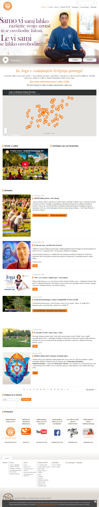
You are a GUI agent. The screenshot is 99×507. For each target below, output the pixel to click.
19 (40, 389)
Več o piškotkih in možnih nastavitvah (46, 504)
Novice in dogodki (56, 465)
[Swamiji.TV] (26, 439)
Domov (43, 7)
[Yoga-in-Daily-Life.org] (10, 439)
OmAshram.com (72, 442)
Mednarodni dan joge (15, 473)
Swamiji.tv (16, 60)
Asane (39, 474)
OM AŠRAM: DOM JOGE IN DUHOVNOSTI (73, 421)
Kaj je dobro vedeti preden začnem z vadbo (46, 81)
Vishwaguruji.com (88, 442)
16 (30, 389)
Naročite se (26, 399)
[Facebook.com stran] (57, 439)
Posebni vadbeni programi (44, 466)
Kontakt (93, 7)
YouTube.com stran (41, 442)
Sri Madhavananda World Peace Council (15, 471)
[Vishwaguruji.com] (88, 439)
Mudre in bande (41, 482)
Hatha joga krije (41, 484)
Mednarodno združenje (15, 468)
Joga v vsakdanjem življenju (8, 7)
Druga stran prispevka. (58, 215)
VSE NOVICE (90, 389)
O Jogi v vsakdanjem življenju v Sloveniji (14, 465)
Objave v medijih (56, 466)
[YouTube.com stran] (41, 439)
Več (35, 266)
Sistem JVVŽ (65, 7)
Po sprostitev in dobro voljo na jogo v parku (48, 332)
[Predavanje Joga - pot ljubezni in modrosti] (17, 268)
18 (37, 389)
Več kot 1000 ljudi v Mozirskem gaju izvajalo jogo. (50, 310)
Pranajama (40, 476)
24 (58, 389)
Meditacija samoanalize (43, 480)
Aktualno (75, 7)
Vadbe (75, 60)
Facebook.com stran (57, 442)
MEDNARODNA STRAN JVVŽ (10, 421)
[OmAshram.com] (73, 439)
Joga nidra (40, 478)
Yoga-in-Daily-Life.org (10, 442)
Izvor (56, 7)
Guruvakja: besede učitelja (30, 472)
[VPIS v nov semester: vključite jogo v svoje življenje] (17, 291)
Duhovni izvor (27, 466)
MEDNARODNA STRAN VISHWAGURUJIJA (88, 421)
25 (61, 389)
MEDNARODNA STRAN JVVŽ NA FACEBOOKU (57, 421)
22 (51, 389)
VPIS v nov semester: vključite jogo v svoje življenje (51, 277)
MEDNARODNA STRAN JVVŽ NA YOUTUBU (41, 421)
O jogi (25, 465)
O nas (50, 7)
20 (44, 389)
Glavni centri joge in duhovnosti (28, 474)
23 (54, 389)
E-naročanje (84, 7)
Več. (35, 373)
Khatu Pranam (41, 468)
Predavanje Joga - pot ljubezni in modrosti (48, 245)
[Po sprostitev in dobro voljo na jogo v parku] (17, 346)
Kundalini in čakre (42, 485)
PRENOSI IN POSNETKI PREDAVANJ (26, 421)
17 (34, 389)
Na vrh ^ (7, 458)
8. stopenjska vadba (42, 465)
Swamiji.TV (26, 442)
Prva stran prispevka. (41, 215)
